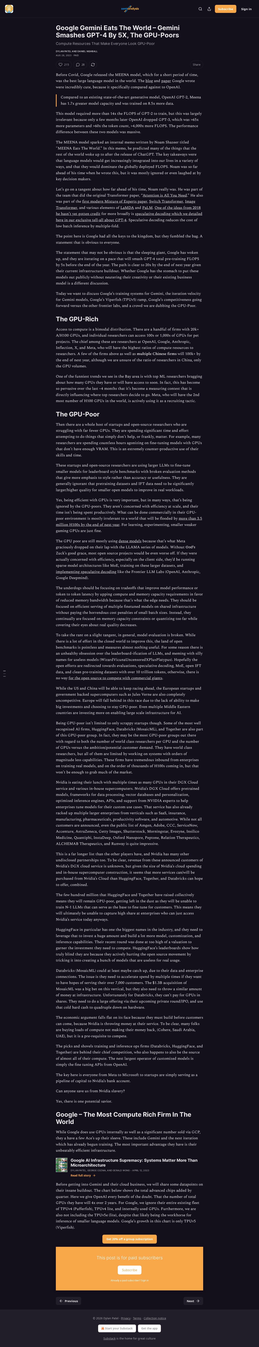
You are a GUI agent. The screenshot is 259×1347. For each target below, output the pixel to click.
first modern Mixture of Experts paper (114, 201)
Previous (71, 1301)
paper (166, 81)
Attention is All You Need (165, 195)
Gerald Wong (121, 1170)
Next (190, 1301)
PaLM (147, 208)
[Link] (50, 319)
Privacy (126, 1318)
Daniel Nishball (87, 51)
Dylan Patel (63, 51)
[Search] (200, 9)
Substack (109, 1338)
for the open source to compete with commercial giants (115, 678)
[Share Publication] (209, 9)
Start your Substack (119, 1328)
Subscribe (225, 9)
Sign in (246, 9)
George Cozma (96, 1170)
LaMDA (127, 208)
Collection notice (155, 1318)
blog (149, 81)
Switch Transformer (166, 201)
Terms (137, 1318)
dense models (130, 541)
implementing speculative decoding (86, 572)
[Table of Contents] (4, 673)
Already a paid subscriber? (130, 1280)
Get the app (149, 1328)
